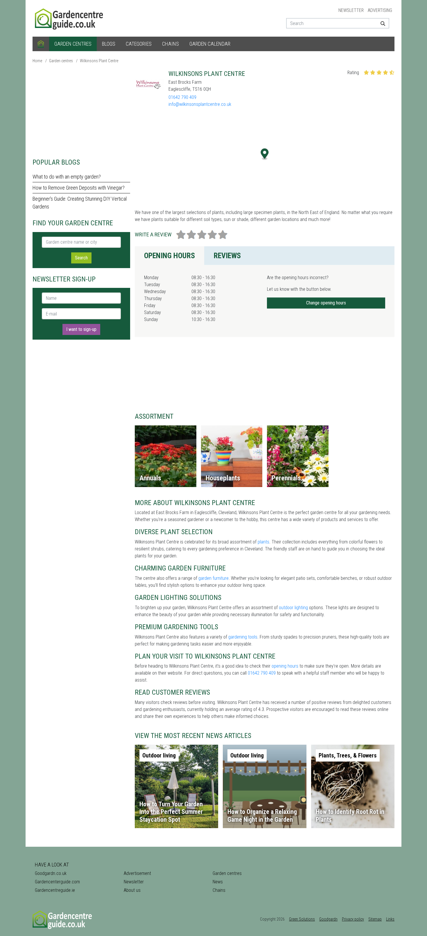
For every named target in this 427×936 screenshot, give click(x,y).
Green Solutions (302, 919)
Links (390, 919)
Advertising (380, 10)
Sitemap (375, 919)
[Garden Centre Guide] (70, 18)
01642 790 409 (182, 97)
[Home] (41, 44)
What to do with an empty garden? (67, 177)
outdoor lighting (293, 607)
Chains (170, 44)
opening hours (285, 666)
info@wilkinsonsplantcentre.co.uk (199, 104)
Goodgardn (328, 919)
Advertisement (137, 873)
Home (37, 60)
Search (81, 258)
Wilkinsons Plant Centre (99, 60)
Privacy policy (353, 919)
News (218, 882)
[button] (265, 154)
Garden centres (73, 44)
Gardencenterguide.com (57, 882)
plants (263, 542)
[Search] (380, 23)
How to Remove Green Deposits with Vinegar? (79, 188)
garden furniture (213, 578)
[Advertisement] (81, 110)
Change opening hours (326, 303)
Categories (139, 44)
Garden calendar (209, 44)
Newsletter (351, 10)
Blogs (108, 44)
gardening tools (242, 637)
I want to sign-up (81, 329)
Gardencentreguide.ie (55, 890)
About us (132, 890)
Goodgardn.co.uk (51, 873)
